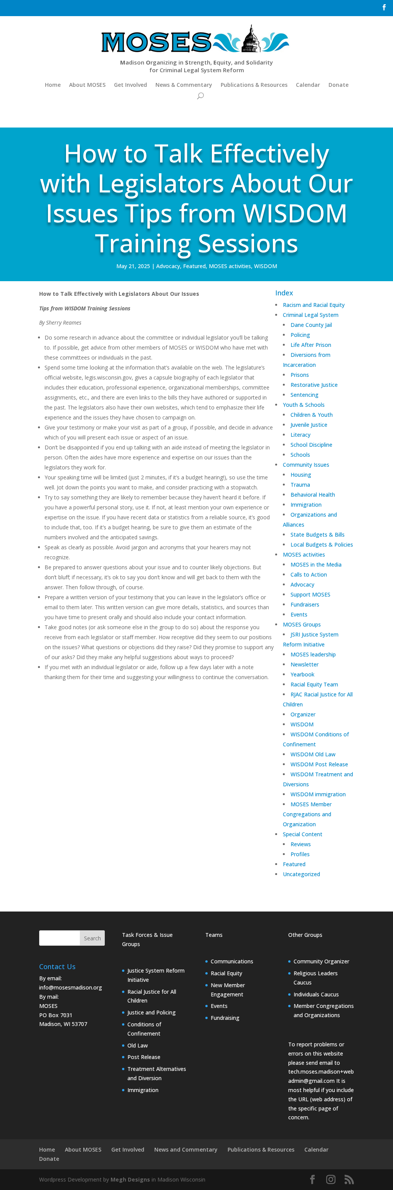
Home (53, 84)
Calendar (308, 84)
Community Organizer (321, 961)
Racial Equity (226, 973)
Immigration (143, 1090)
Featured (194, 266)
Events (219, 1005)
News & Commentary (183, 84)
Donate (338, 84)
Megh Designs (130, 1179)
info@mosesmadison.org (70, 987)
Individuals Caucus (316, 994)
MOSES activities (230, 266)
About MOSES (87, 84)
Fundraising (225, 1017)
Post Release (143, 1057)
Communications (232, 961)
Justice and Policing (151, 1012)
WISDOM (265, 266)
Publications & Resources (254, 84)
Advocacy (168, 266)
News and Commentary (186, 1149)
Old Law (137, 1045)
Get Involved (130, 84)
